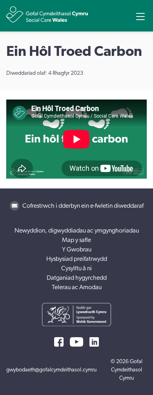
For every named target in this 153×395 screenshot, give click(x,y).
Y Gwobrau (76, 249)
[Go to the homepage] (47, 14)
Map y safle (76, 240)
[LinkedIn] (94, 342)
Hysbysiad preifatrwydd (76, 259)
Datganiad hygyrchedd (77, 278)
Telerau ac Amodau (77, 287)
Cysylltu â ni (76, 268)
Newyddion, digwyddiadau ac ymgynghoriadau (77, 230)
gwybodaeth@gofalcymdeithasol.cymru (51, 370)
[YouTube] (76, 342)
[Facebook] (59, 342)
